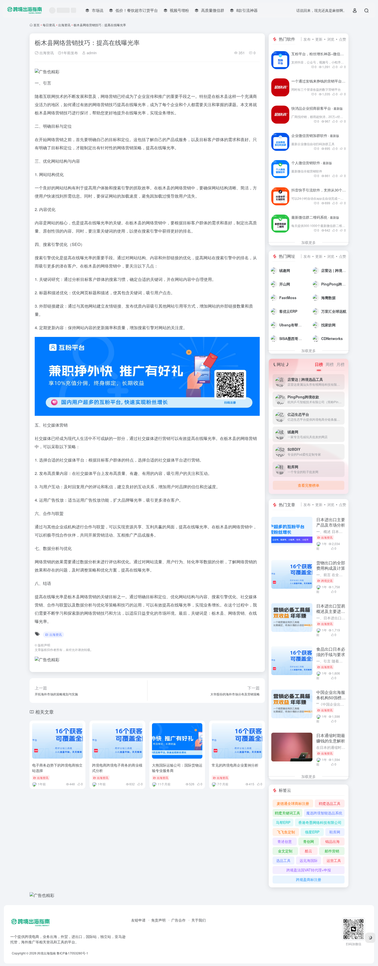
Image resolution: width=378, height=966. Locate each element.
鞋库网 (334, 831)
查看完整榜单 (308, 485)
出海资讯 (64, 25)
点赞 (342, 39)
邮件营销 (332, 850)
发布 (307, 39)
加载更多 (308, 242)
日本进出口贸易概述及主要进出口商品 (330, 611)
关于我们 (198, 920)
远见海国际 (309, 860)
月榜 (340, 364)
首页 (36, 25)
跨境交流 (326, 580)
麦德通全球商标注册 (293, 803)
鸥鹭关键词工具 (287, 812)
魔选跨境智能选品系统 (324, 812)
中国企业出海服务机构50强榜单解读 (331, 697)
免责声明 (158, 920)
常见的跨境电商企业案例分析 (235, 765)
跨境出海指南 (46, 953)
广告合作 (178, 920)
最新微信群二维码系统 (315, 217)
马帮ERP (283, 822)
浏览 (330, 39)
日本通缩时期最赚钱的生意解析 (330, 738)
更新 (318, 39)
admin (91, 52)
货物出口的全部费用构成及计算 (330, 565)
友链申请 (138, 920)
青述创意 (284, 841)
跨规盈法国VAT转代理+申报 (308, 869)
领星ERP (312, 831)
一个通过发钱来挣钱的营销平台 (322, 81)
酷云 (308, 850)
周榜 (330, 364)
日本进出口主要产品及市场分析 (330, 522)
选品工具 (283, 860)
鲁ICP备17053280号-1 (72, 953)
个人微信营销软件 (311, 162)
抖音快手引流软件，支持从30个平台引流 (329, 189)
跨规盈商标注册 (308, 879)
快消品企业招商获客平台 (317, 108)
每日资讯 (49, 25)
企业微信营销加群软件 (315, 135)
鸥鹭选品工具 (329, 803)
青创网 (308, 841)
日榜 (319, 364)
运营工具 (334, 860)
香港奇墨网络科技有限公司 (319, 822)
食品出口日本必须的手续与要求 (330, 651)
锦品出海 (332, 841)
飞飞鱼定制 (286, 831)
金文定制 (285, 850)
